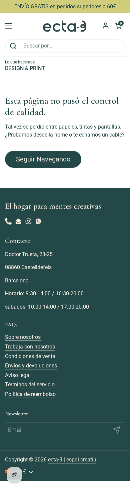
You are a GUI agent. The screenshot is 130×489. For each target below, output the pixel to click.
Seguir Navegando (43, 159)
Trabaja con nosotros (30, 346)
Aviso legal (18, 375)
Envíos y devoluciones (31, 365)
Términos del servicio (30, 384)
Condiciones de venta (30, 356)
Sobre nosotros (23, 337)
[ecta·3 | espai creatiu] (65, 26)
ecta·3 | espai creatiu (72, 459)
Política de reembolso (30, 394)
